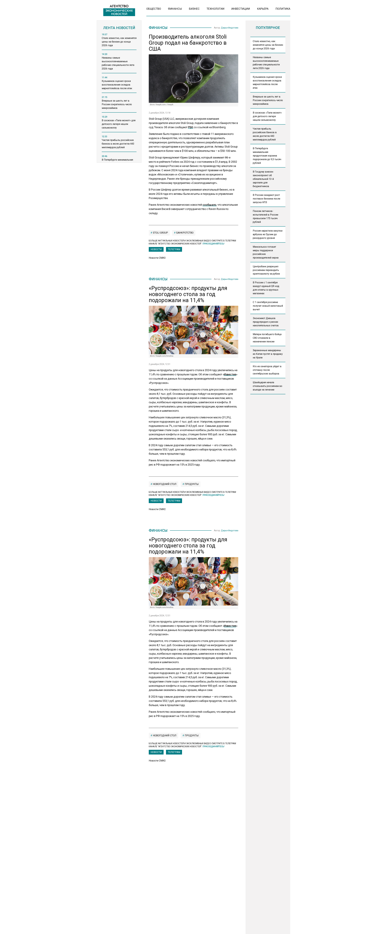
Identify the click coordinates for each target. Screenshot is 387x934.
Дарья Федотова (229, 27)
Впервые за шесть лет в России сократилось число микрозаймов (268, 100)
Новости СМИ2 (157, 257)
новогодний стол (164, 484)
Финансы (175, 8)
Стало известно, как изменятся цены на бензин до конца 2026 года (268, 45)
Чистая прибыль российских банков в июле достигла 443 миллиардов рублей (265, 134)
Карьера (262, 8)
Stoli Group (160, 232)
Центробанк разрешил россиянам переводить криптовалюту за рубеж (266, 270)
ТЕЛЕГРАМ (174, 249)
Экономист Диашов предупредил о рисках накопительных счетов (266, 322)
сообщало (209, 204)
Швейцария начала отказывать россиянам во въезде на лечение (267, 386)
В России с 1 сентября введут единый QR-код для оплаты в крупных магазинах (266, 288)
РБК (190, 127)
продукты (191, 484)
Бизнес (194, 8)
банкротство (185, 232)
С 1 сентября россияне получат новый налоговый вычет (268, 306)
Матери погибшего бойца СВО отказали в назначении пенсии (267, 338)
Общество (153, 8)
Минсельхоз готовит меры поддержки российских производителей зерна (265, 252)
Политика (282, 8)
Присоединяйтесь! (213, 243)
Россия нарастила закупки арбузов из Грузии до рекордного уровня (267, 234)
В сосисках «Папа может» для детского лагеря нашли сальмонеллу (267, 116)
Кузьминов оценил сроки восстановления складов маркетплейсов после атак (267, 82)
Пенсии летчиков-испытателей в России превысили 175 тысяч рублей (265, 216)
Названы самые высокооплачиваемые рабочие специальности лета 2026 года (266, 63)
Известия (230, 374)
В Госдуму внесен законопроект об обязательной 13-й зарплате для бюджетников (263, 179)
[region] (119, 99)
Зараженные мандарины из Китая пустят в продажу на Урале (268, 354)
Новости (156, 249)
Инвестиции (240, 8)
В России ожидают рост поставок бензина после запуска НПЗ (266, 199)
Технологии (215, 8)
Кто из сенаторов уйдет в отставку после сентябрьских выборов (267, 370)
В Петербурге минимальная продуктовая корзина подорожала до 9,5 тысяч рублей (267, 155)
